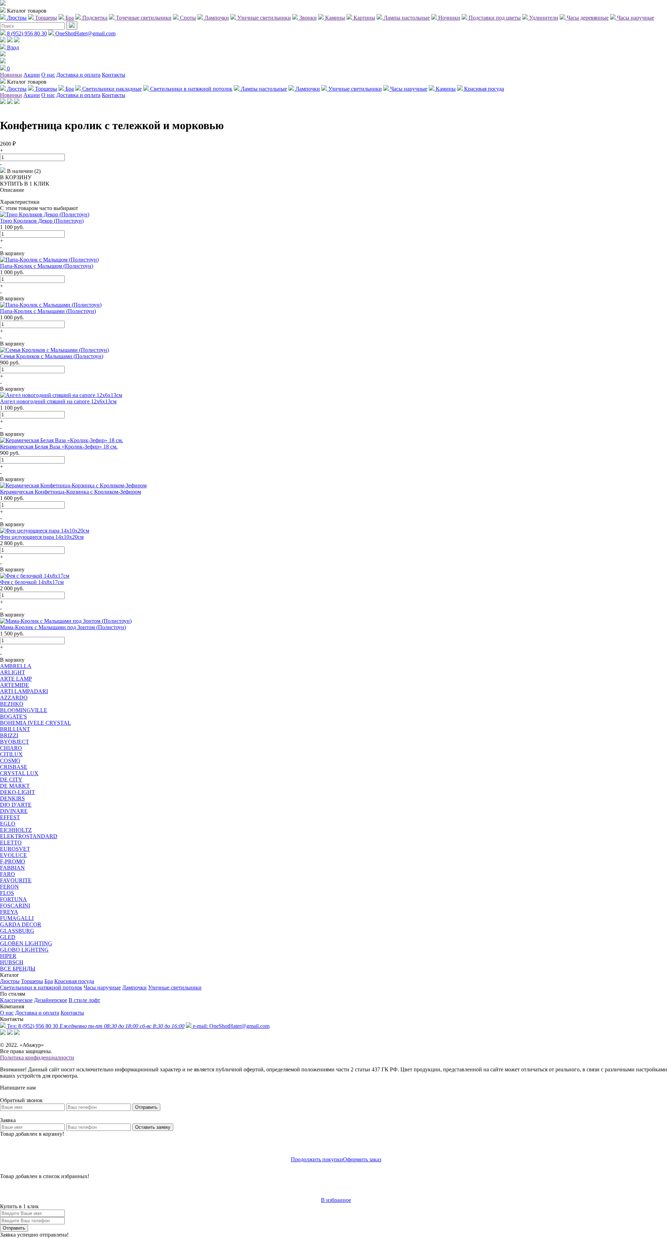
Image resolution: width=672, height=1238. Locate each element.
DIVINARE (14, 811)
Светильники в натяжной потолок (41, 987)
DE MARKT (15, 786)
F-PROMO (12, 861)
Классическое (16, 1000)
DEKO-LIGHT (17, 792)
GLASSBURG (17, 931)
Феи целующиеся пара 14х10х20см (42, 537)
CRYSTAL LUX (19, 773)
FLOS (7, 893)
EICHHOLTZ (16, 830)
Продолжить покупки (317, 1159)
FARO (7, 874)
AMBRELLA (15, 666)
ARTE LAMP (16, 679)
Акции (31, 75)
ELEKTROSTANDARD (28, 836)
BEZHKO (11, 704)
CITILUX (11, 754)
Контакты (113, 75)
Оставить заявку (152, 1127)
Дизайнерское (50, 1000)
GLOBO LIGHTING (24, 950)
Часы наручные (102, 987)
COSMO (10, 761)
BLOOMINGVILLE (23, 710)
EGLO (7, 824)
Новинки (11, 75)
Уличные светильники (175, 987)
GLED (7, 937)
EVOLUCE (13, 855)
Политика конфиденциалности (37, 1057)
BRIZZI (9, 735)
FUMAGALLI (17, 918)
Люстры (10, 981)
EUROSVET (15, 849)
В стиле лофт (84, 1000)
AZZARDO (14, 698)
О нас (48, 75)
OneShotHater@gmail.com (84, 33)
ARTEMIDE (14, 685)
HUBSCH (11, 962)
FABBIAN (12, 868)
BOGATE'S (13, 716)
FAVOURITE (15, 880)
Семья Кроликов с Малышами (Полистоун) (51, 356)
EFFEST (10, 817)
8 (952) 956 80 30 (26, 33)
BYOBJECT (14, 742)
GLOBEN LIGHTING (26, 943)
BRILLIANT (15, 729)
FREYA (9, 912)
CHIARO (11, 748)
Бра (48, 981)
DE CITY (11, 780)
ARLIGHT (12, 672)
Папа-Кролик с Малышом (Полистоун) (46, 266)
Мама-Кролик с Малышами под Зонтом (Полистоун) (63, 627)
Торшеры (32, 981)
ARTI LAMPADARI (24, 691)
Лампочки (134, 987)
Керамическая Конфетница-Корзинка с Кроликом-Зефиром (70, 492)
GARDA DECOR (20, 924)
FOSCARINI (15, 906)
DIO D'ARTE (15, 805)
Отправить (146, 1107)
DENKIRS (12, 798)
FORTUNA (13, 899)
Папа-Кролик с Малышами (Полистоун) (48, 311)
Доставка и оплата (78, 75)
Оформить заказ (362, 1159)
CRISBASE (13, 767)
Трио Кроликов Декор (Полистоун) (42, 221)
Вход (12, 47)
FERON (9, 887)
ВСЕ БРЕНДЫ (17, 969)
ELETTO (11, 843)
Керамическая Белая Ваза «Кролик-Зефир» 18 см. (59, 447)
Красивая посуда (74, 981)
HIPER (8, 956)
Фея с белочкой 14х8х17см (32, 582)
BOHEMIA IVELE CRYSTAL (35, 723)
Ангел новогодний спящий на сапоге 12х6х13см (58, 401)
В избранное (336, 1200)
